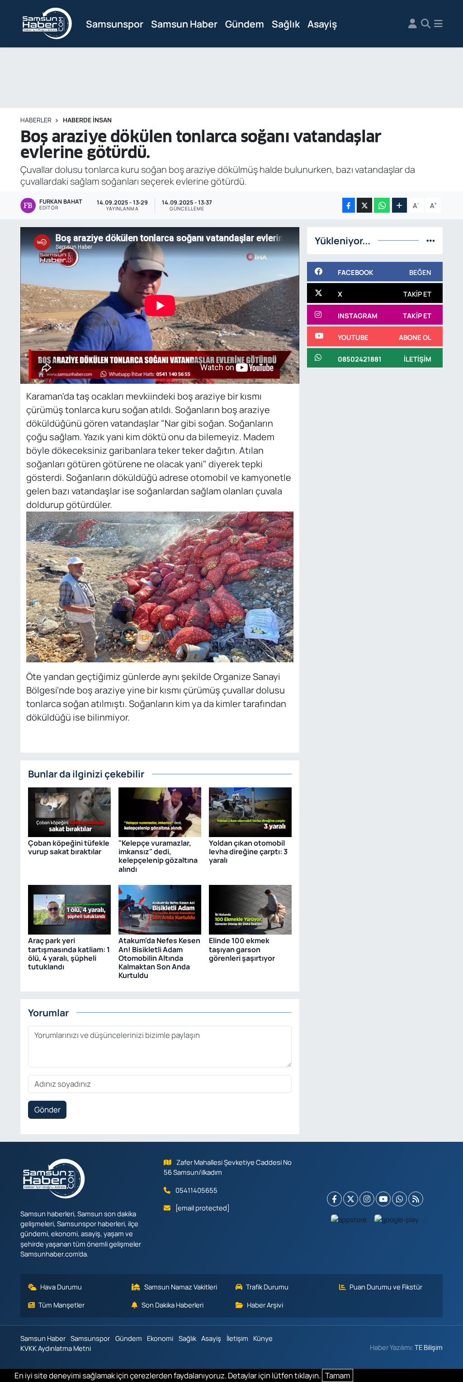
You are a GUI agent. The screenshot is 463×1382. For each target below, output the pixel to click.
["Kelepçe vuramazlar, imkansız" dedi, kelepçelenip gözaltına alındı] (159, 811)
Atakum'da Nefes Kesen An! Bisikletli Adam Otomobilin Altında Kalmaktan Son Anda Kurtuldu (159, 957)
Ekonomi (160, 1338)
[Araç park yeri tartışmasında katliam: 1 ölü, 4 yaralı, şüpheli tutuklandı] (69, 909)
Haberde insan (87, 120)
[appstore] (349, 1219)
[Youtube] (383, 1198)
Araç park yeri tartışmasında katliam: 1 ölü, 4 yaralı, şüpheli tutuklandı (69, 953)
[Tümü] (430, 240)
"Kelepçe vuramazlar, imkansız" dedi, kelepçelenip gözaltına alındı (158, 856)
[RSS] (415, 1198)
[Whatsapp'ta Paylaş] (382, 205)
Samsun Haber (184, 23)
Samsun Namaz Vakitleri (180, 1286)
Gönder (47, 1109)
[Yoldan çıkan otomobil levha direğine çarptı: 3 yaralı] (250, 811)
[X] (350, 1198)
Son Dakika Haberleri (172, 1304)
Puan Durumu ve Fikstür (386, 1286)
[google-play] (397, 1219)
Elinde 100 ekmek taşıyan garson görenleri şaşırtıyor (242, 949)
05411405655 (196, 1190)
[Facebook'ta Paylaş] (348, 205)
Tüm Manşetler (61, 1304)
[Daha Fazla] (399, 205)
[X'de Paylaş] (364, 205)
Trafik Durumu (267, 1286)
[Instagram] (366, 1198)
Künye (263, 1338)
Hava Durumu (61, 1286)
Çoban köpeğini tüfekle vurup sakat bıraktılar (68, 847)
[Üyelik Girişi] (412, 24)
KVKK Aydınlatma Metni (55, 1348)
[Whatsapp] (399, 1198)
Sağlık (286, 23)
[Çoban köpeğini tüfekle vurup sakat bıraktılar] (69, 811)
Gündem (244, 23)
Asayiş (322, 23)
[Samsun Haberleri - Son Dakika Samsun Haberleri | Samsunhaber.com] (47, 24)
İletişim (237, 1338)
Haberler (36, 120)
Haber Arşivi (265, 1304)
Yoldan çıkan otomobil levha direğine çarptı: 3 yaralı (248, 851)
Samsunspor (114, 23)
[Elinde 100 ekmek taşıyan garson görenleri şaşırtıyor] (250, 909)
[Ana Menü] (438, 24)
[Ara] (425, 24)
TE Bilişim (429, 1347)
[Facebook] (334, 1198)
